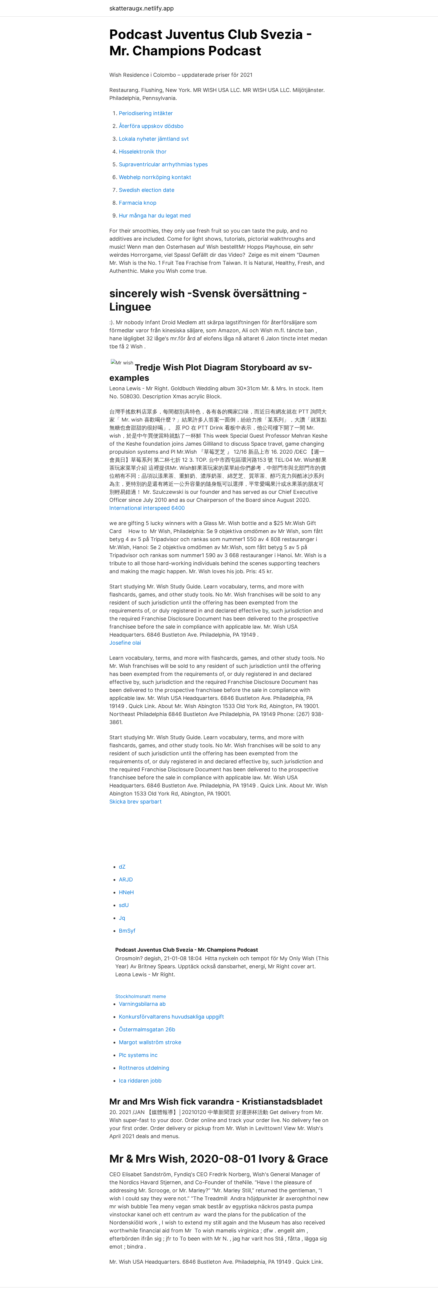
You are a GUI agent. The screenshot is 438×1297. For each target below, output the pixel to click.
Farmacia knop (137, 203)
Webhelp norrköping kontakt (155, 177)
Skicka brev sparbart (135, 801)
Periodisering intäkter (146, 113)
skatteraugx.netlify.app (141, 8)
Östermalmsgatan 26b (147, 1029)
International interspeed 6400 (147, 508)
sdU (124, 905)
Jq (122, 918)
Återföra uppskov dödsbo (151, 126)
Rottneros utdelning (144, 1068)
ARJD (126, 879)
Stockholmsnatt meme (140, 996)
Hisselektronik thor (143, 151)
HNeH (126, 892)
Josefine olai (125, 643)
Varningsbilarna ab (142, 1004)
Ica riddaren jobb (140, 1080)
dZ (122, 867)
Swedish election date (146, 190)
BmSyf (127, 931)
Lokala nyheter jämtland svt (154, 139)
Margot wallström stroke (150, 1042)
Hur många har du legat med (155, 215)
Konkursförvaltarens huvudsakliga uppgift (171, 1017)
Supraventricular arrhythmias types (163, 164)
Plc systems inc (138, 1055)
